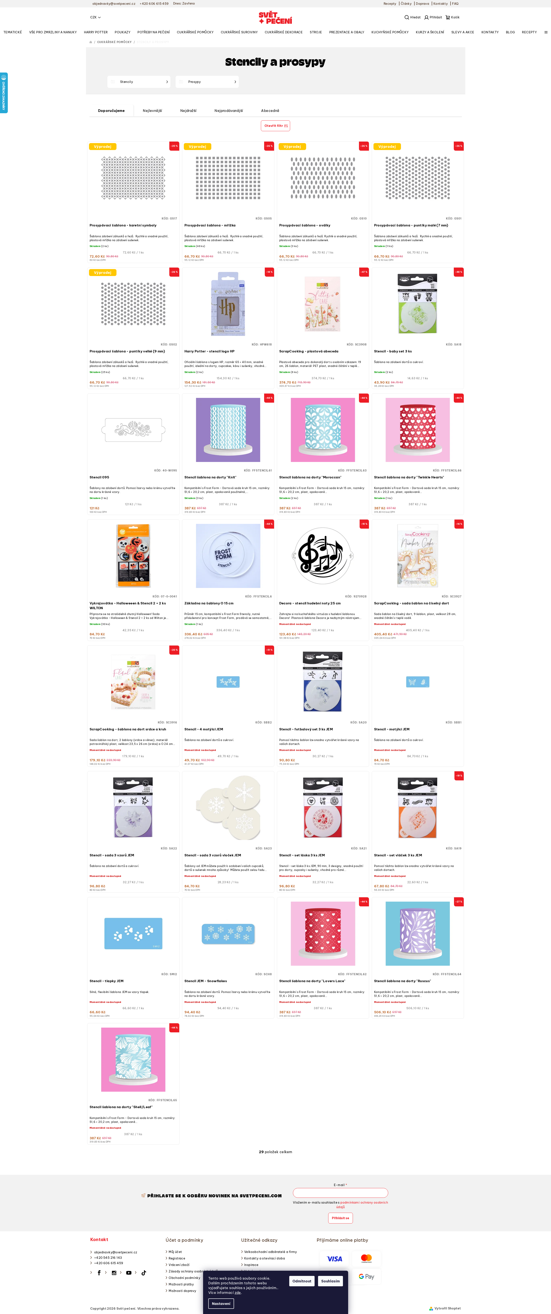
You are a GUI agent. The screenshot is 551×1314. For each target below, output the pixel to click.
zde (238, 1292)
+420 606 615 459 (108, 1263)
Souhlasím (330, 1281)
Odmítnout (301, 1281)
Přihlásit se (340, 1218)
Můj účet (175, 1252)
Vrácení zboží (179, 1265)
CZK (93, 17)
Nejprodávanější (229, 110)
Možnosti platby (181, 1284)
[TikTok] (144, 1273)
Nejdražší (188, 110)
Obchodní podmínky (184, 1278)
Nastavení (221, 1303)
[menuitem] (13, 32)
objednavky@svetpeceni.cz (115, 1252)
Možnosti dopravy (182, 1291)
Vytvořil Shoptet (448, 1308)
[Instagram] (114, 1273)
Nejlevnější (152, 110)
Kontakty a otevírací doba (264, 1258)
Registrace (177, 1258)
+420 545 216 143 (108, 1258)
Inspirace (251, 1265)
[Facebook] (99, 1273)
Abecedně (270, 110)
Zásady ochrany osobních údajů (193, 1271)
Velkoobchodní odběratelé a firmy (270, 1252)
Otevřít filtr (274, 126)
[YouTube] (129, 1273)
